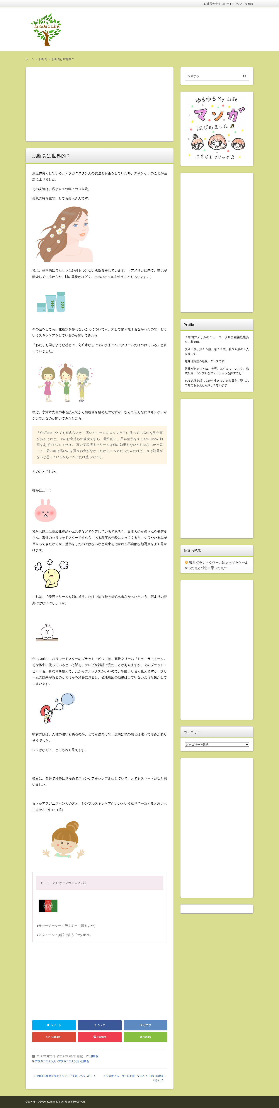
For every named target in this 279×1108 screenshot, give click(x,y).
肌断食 (94, 1056)
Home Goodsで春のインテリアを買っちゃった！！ (66, 1075)
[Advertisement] (167, 29)
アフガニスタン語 (68, 1061)
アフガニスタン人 (45, 1061)
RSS (250, 3)
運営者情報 (213, 3)
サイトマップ (234, 3)
